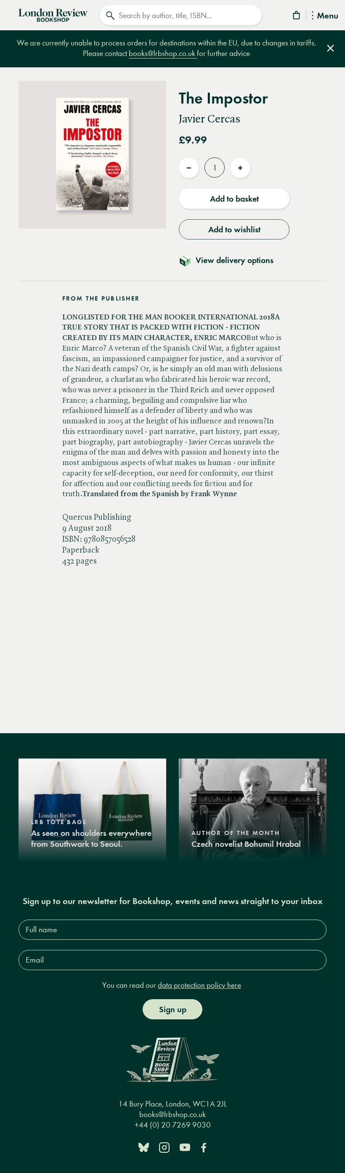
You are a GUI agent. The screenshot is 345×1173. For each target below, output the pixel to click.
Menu (327, 16)
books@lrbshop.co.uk (163, 53)
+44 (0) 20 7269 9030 (173, 1125)
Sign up (172, 1009)
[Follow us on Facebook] (203, 1146)
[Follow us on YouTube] (185, 1146)
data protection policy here (199, 985)
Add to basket (234, 199)
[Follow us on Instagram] (164, 1146)
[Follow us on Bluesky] (143, 1146)
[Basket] (297, 16)
